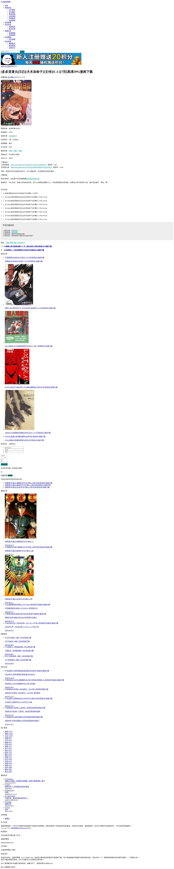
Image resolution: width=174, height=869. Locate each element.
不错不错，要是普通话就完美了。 (17, 798)
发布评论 (4, 464)
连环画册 (8, 22)
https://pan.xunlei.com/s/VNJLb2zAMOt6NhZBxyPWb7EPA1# (31, 167)
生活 (8, 761)
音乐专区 (8, 24)
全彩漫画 (12, 16)
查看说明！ (15, 232)
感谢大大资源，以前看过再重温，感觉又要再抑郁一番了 (25, 781)
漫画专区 (8, 7)
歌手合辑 (12, 29)
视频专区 (8, 31)
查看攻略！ (15, 230)
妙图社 (7, 818)
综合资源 (8, 41)
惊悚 (20, 151)
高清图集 (8, 37)
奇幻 (8, 771)
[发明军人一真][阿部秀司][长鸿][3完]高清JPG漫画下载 (25, 250)
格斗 (8, 748)
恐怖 (10, 151)
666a (6, 809)
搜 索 (22, 51)
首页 (6, 5)
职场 (8, 763)
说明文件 (12, 48)
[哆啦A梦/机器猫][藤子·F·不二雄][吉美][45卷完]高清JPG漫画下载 (29, 246)
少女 (49, 182)
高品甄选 (12, 18)
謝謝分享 (8, 804)
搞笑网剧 (12, 35)
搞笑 (8, 752)
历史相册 (12, 39)
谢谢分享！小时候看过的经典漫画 (17, 786)
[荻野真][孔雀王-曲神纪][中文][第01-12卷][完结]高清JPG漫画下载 (28, 485)
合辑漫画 (12, 20)
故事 (8, 746)
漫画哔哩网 (14, 828)
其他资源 (12, 45)
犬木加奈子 (13, 136)
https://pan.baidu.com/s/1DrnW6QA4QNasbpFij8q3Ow (29, 165)
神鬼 (8, 765)
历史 (8, 759)
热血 (8, 742)
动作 (8, 767)
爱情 (9, 731)
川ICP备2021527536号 (24, 828)
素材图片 (12, 43)
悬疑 (15, 151)
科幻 (8, 750)
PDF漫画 (12, 10)
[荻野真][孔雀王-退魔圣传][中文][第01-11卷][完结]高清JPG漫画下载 (28, 483)
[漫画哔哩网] (5, 2)
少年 (8, 740)
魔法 (8, 769)
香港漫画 (12, 14)
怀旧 (8, 744)
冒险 (9, 733)
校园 (8, 738)
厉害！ (7, 792)
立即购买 (30, 179)
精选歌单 (12, 26)
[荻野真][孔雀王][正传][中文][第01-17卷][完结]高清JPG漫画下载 (27, 487)
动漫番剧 (12, 33)
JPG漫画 (12, 12)
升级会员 (36, 179)
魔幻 (8, 755)
